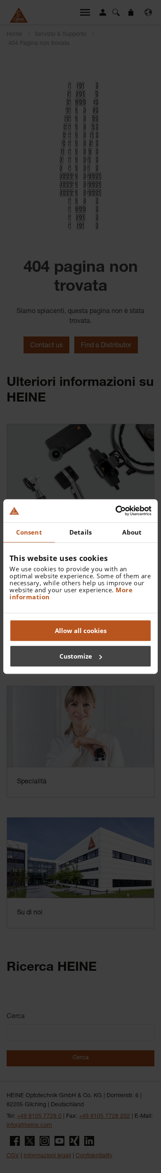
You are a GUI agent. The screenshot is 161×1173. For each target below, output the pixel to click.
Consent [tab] (29, 532)
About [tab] (132, 532)
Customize (75, 656)
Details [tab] (80, 532)
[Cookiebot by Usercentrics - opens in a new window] (116, 510)
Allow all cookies (81, 630)
